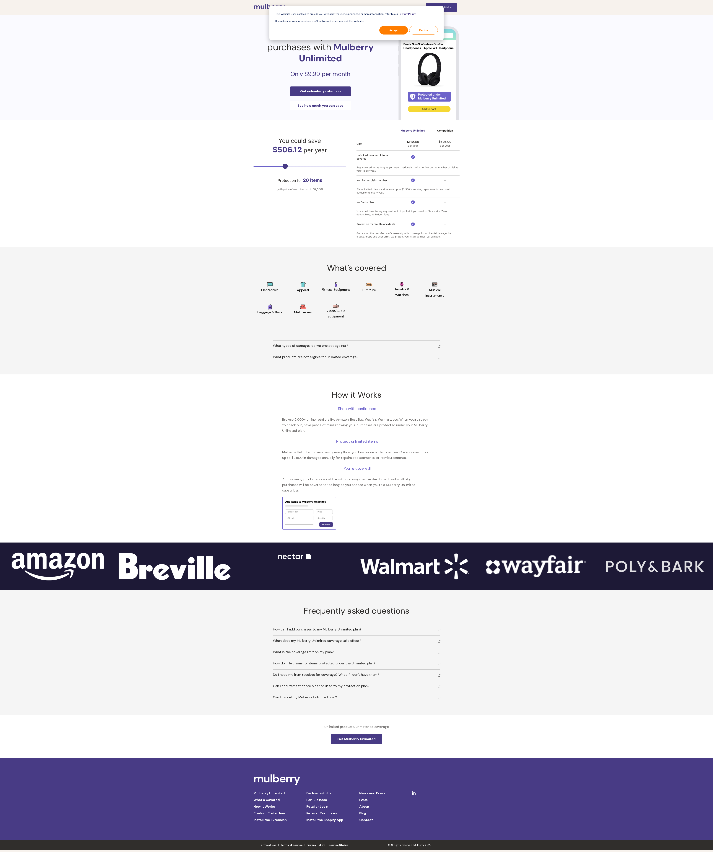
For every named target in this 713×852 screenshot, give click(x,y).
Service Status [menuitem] (338, 845)
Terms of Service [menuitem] (291, 845)
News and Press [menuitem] (372, 793)
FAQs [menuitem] (363, 800)
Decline (423, 30)
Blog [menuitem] (362, 813)
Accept (393, 30)
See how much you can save (320, 105)
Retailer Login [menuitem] (317, 806)
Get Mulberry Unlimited (356, 739)
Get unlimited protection (320, 91)
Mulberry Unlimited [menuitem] (269, 793)
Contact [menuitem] (366, 820)
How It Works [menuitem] (264, 806)
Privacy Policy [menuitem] (316, 845)
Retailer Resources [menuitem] (321, 813)
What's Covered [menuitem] (266, 800)
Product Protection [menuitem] (269, 813)
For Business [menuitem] (316, 800)
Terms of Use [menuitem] (267, 845)
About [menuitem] (364, 806)
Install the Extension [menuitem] (270, 820)
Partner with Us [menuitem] (318, 793)
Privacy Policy (407, 13)
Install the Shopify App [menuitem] (324, 820)
